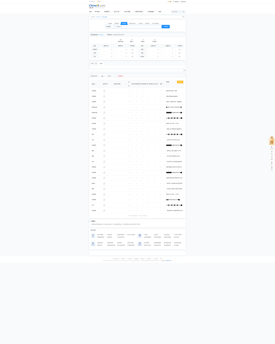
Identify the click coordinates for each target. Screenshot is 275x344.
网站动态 (143, 258)
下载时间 (150, 84)
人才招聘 (155, 258)
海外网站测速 (177, 242)
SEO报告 (176, 245)
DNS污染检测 (155, 23)
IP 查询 (146, 234)
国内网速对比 (167, 245)
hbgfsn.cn (101, 34)
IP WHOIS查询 (178, 234)
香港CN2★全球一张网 (171, 90)
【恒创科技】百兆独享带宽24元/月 (174, 210)
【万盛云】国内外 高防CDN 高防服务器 (175, 188)
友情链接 (136, 258)
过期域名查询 (120, 234)
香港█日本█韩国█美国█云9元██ (174, 118)
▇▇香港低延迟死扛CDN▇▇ (173, 199)
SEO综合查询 (120, 237)
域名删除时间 (100, 237)
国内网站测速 (167, 242)
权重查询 (106, 11)
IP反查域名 (167, 234)
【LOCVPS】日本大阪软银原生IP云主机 (175, 161)
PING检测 (146, 242)
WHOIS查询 (100, 234)
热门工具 (116, 11)
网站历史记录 (147, 245)
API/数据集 (150, 11)
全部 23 (103, 76)
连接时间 (144, 84)
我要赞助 (180, 82)
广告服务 (130, 258)
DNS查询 (140, 23)
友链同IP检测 (167, 237)
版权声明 (149, 258)
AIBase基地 (127, 11)
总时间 (133, 84)
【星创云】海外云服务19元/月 (173, 150)
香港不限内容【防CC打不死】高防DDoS (175, 167)
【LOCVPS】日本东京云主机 (173, 140)
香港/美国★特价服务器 (171, 96)
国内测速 (117, 23)
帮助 (161, 258)
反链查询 (119, 242)
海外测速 (104, 17)
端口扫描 (176, 237)
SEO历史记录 (157, 245)
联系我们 (123, 258)
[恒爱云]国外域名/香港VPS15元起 (174, 178)
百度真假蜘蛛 (147, 237)
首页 (90, 11)
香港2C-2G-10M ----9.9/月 (172, 123)
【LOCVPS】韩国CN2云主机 (173, 156)
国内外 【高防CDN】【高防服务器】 (175, 101)
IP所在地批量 (157, 237)
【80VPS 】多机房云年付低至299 (174, 183)
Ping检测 (110, 23)
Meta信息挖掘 (121, 245)
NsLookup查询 (131, 234)
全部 (101, 63)
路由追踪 (147, 23)
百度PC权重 (130, 242)
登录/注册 (184, 1)
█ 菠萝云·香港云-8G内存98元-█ (173, 107)
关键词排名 (100, 242)
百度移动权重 (130, 245)
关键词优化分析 (111, 245)
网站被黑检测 (157, 242)
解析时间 (138, 84)
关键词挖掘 (110, 242)
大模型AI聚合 (139, 11)
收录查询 (99, 245)
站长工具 (99, 16)
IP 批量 (156, 234)
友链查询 (109, 237)
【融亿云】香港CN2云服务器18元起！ (175, 129)
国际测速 (124, 23)
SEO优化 (97, 11)
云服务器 (168, 260)
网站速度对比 (132, 23)
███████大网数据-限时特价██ (174, 112)
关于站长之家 (116, 258)
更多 (159, 11)
